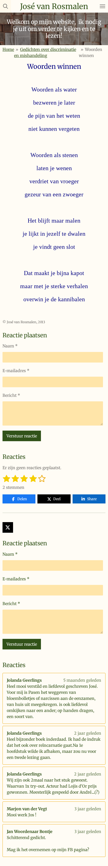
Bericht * (11, 395)
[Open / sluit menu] (102, 6)
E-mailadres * (16, 370)
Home (8, 49)
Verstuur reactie (22, 435)
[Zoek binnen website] (5, 6)
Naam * (10, 345)
